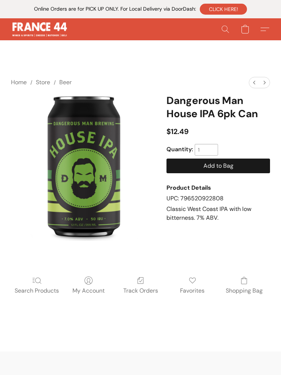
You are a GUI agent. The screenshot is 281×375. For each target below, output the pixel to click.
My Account (88, 290)
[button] (223, 9)
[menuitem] (254, 82)
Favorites (192, 290)
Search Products (37, 290)
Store (43, 82)
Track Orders (140, 290)
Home (19, 82)
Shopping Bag (244, 290)
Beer (65, 82)
